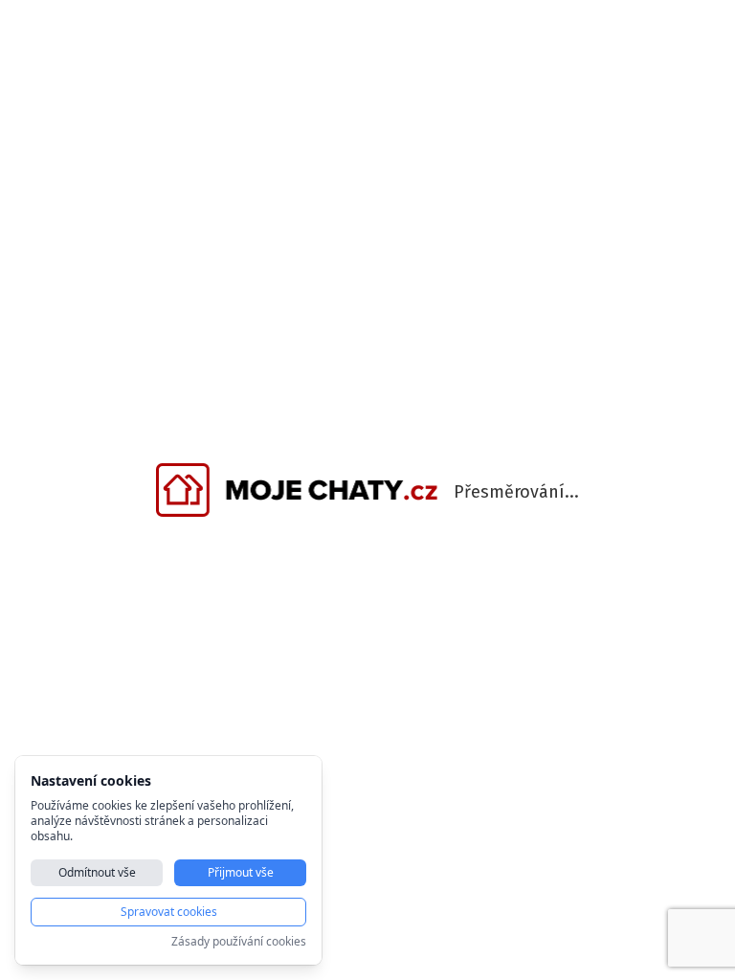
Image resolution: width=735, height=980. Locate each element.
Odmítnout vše (97, 872)
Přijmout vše (241, 872)
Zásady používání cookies (238, 941)
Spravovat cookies (169, 911)
